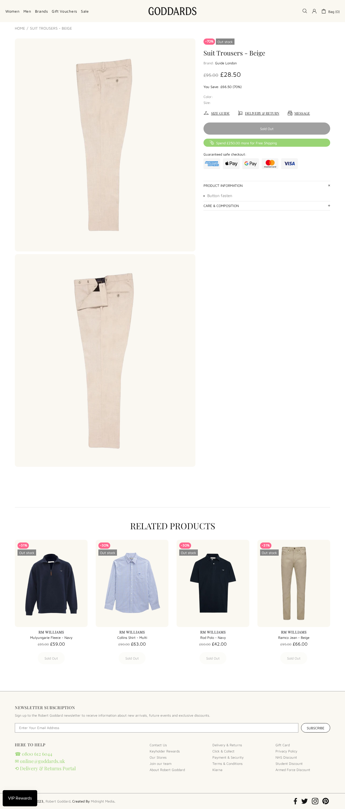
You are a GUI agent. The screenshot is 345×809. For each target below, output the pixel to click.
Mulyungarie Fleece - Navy (51, 637)
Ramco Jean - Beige (293, 637)
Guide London (226, 63)
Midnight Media (102, 801)
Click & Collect (223, 751)
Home (20, 28)
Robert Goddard (172, 11)
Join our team (160, 763)
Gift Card (282, 745)
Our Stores (158, 757)
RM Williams (51, 632)
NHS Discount (286, 757)
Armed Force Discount (292, 770)
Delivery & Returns (227, 745)
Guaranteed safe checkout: (224, 154)
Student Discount (289, 763)
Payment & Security (228, 757)
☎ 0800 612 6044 (33, 754)
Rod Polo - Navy (213, 637)
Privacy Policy (286, 751)
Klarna (217, 770)
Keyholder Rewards (165, 751)
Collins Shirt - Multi (132, 637)
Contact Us (158, 745)
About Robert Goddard (167, 770)
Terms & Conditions (227, 763)
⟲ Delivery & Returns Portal (45, 768)
